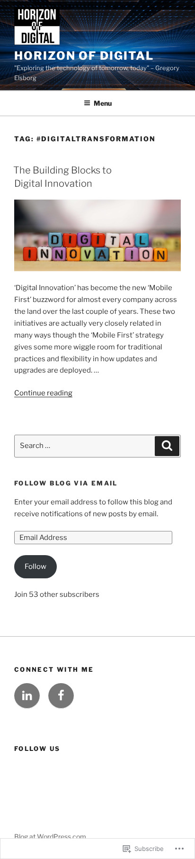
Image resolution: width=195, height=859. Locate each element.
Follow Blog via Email (66, 483)
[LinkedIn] (27, 696)
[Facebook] (61, 696)
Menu (103, 103)
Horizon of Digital (84, 56)
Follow (35, 566)
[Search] (167, 446)
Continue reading (43, 393)
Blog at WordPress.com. (51, 836)
